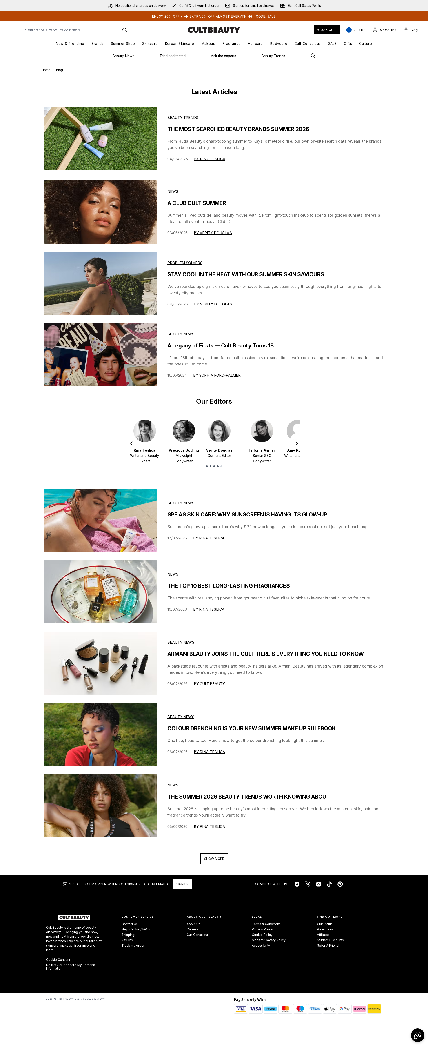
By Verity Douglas (213, 233)
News (172, 191)
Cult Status (325, 924)
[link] (384, 29)
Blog (59, 70)
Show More (214, 859)
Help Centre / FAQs (136, 929)
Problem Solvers (184, 262)
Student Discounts (330, 940)
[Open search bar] (313, 56)
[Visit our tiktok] (329, 884)
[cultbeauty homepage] (214, 29)
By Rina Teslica (209, 159)
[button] (417, 1035)
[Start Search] (124, 30)
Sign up (182, 884)
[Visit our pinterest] (340, 884)
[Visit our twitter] (307, 884)
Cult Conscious (198, 935)
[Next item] (296, 443)
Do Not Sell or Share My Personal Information (71, 966)
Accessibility (261, 945)
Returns (127, 940)
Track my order (133, 945)
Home (46, 70)
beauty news (180, 503)
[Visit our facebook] (297, 884)
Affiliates (323, 935)
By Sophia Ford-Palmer (217, 375)
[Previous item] (131, 443)
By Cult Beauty (209, 683)
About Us (193, 924)
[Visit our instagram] (318, 884)
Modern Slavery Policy (269, 940)
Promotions (325, 929)
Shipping (128, 935)
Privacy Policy (262, 929)
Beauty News (123, 55)
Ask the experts (223, 55)
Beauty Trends (273, 55)
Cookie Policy (262, 935)
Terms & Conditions (266, 924)
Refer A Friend (328, 945)
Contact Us (130, 924)
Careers (193, 929)
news (172, 574)
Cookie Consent (58, 959)
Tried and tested (173, 55)
